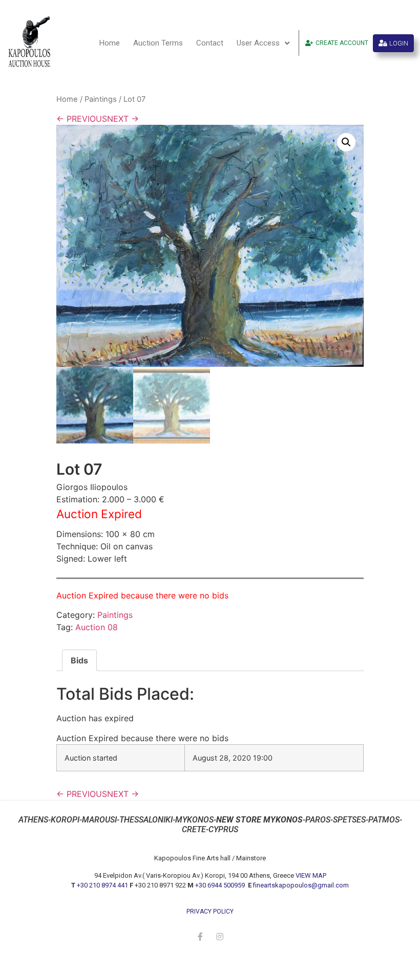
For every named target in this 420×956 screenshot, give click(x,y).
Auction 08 (96, 627)
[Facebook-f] (200, 936)
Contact (209, 43)
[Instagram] (220, 936)
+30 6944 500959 (220, 885)
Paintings (101, 99)
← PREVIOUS (81, 119)
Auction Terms (158, 43)
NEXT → (123, 119)
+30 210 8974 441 (102, 885)
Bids (79, 660)
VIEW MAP (311, 875)
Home (109, 43)
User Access (258, 43)
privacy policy (210, 911)
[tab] (79, 660)
